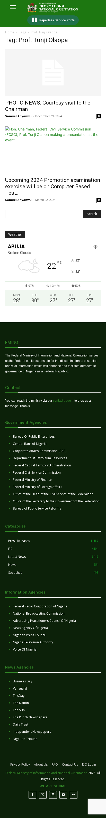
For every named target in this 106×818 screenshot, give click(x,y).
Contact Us (70, 764)
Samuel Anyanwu (18, 116)
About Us (41, 764)
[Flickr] (73, 795)
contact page (62, 400)
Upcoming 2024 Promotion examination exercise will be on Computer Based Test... (52, 186)
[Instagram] (53, 795)
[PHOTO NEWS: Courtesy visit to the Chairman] (53, 72)
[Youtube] (63, 795)
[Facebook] (32, 795)
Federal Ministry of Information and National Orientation (46, 773)
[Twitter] (43, 795)
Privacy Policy (20, 764)
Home (9, 32)
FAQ (55, 764)
